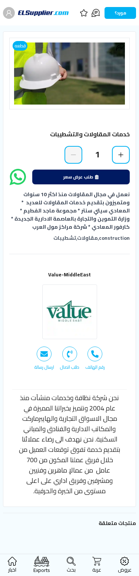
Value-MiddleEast (69, 274)
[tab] (95, 358)
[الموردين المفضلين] (84, 13)
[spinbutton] (97, 154)
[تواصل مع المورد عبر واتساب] (17, 177)
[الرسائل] (96, 13)
